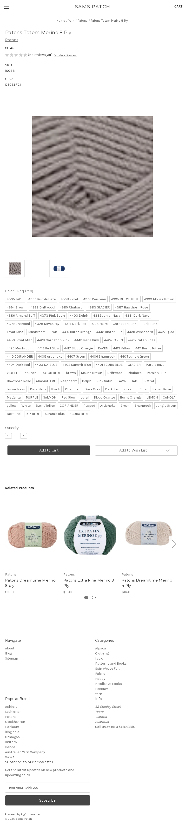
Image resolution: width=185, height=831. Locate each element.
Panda (10, 747)
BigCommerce (30, 814)
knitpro (11, 742)
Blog (8, 653)
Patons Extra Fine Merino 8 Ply (88, 583)
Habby (100, 679)
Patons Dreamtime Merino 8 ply (30, 583)
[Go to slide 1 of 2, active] (86, 597)
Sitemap (11, 658)
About (9, 648)
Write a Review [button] (65, 55)
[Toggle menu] (6, 6)
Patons (11, 717)
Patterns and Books (111, 663)
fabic (99, 658)
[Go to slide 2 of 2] (94, 597)
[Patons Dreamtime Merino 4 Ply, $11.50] (148, 534)
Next (174, 544)
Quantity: (12, 428)
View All (10, 757)
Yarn (98, 694)
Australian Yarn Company (25, 752)
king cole (12, 732)
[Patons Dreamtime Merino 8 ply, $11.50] (32, 534)
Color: (19, 291)
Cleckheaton (15, 722)
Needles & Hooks (108, 684)
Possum (101, 689)
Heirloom (12, 727)
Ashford (11, 707)
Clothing (102, 653)
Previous (6, 544)
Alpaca (100, 648)
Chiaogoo (12, 737)
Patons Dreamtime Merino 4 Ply (147, 583)
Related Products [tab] (19, 488)
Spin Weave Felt (107, 669)
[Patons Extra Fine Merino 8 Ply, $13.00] (90, 534)
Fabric (100, 674)
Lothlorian (13, 712)
